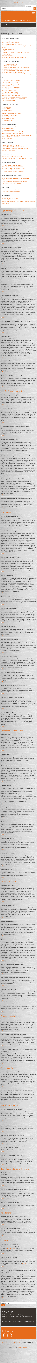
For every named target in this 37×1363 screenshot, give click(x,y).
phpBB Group (11, 1248)
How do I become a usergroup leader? (12, 133)
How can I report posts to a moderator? (12, 95)
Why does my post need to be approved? (13, 98)
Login (22, 2)
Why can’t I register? (7, 56)
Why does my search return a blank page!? (13, 168)
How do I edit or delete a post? (10, 82)
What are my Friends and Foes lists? (12, 157)
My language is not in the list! (10, 69)
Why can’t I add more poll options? (11, 87)
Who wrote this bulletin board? (10, 198)
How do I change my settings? (10, 64)
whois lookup (12, 1280)
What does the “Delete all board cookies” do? (14, 57)
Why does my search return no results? (12, 167)
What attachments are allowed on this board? (14, 190)
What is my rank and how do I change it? (13, 72)
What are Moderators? (8, 128)
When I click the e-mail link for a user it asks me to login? (17, 74)
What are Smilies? (7, 110)
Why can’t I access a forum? (9, 90)
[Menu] (33, 14)
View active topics (7, 25)
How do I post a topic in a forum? (11, 80)
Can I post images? (7, 112)
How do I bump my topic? (8, 100)
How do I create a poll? (8, 85)
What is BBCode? (6, 107)
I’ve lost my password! (8, 49)
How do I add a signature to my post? (12, 84)
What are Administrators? (9, 127)
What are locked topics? (8, 118)
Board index (5, 29)
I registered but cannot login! (10, 51)
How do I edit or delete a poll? (10, 89)
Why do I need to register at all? (10, 42)
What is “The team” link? (8, 138)
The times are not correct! (9, 66)
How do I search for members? (10, 170)
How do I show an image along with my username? (15, 70)
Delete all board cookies (14, 1342)
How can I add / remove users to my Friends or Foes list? (17, 158)
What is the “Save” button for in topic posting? (14, 97)
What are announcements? (9, 115)
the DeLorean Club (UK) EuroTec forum (16, 20)
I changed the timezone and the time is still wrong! (15, 67)
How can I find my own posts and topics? (13, 171)
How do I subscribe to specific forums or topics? (15, 181)
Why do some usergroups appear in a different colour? (17, 135)
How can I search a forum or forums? (12, 165)
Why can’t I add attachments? (10, 92)
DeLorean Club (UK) (23, 1347)
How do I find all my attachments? (11, 191)
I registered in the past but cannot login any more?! (16, 52)
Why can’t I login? (6, 41)
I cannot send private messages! (11, 145)
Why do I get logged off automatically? (12, 44)
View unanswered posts (3, 25)
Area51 (24, 1263)
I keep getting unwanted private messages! (14, 147)
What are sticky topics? (8, 117)
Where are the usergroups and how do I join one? (15, 132)
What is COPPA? (6, 54)
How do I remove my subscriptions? (11, 183)
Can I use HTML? (6, 108)
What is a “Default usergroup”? (10, 137)
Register (16, 2)
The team (4, 1342)
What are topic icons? (8, 120)
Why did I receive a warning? (10, 94)
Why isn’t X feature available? (10, 200)
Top (3, 225)
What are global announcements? (11, 113)
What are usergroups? (8, 130)
